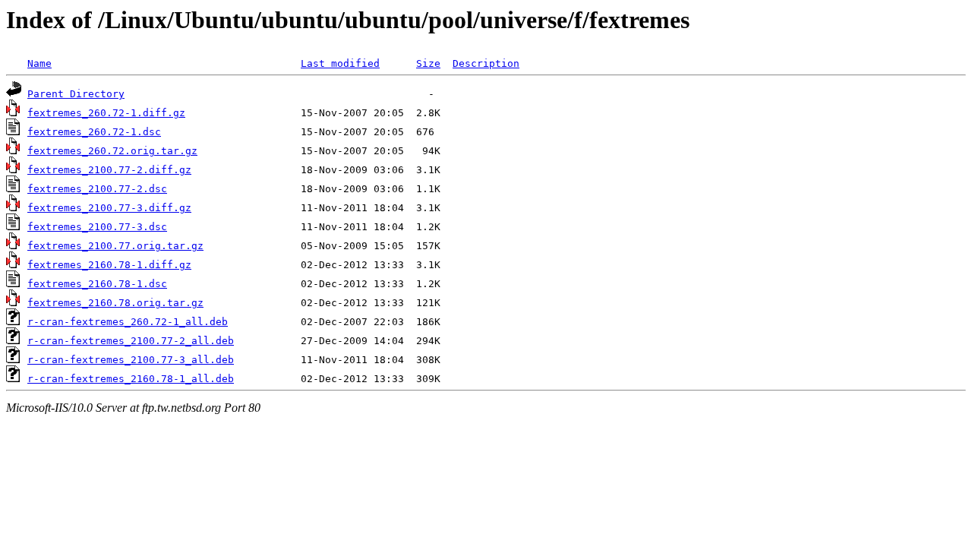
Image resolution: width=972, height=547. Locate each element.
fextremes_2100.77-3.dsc (97, 226)
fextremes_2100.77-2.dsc (97, 188)
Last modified (340, 63)
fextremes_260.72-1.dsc (94, 132)
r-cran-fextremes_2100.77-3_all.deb (130, 359)
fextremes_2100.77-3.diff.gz (109, 207)
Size (428, 63)
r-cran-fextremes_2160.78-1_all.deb (130, 378)
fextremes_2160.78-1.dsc (97, 283)
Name (39, 63)
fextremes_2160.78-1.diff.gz (109, 264)
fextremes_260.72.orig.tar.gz (112, 151)
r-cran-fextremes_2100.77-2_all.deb (130, 340)
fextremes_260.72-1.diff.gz (106, 113)
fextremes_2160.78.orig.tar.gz (115, 302)
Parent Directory (76, 94)
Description (486, 63)
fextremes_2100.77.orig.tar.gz (115, 245)
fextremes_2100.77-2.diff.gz (109, 169)
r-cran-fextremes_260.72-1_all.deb (127, 321)
